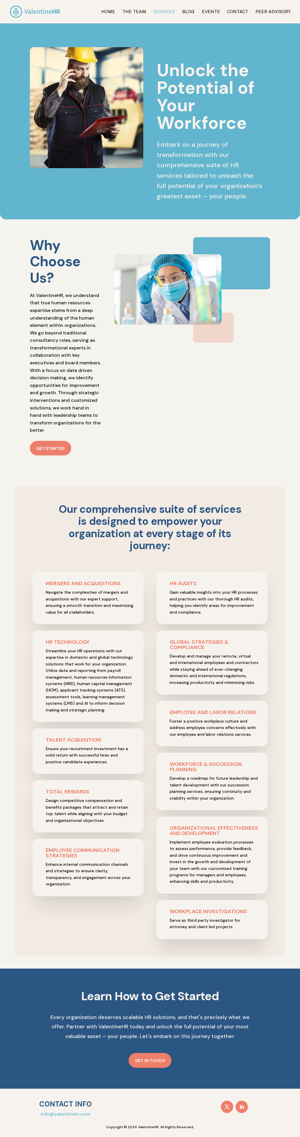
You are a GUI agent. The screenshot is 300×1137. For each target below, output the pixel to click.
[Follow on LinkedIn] (242, 1107)
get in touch (150, 1060)
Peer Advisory (273, 12)
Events (211, 12)
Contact (237, 12)
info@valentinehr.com (65, 1114)
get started (50, 448)
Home (108, 12)
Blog (188, 12)
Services (164, 12)
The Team (134, 12)
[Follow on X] (227, 1107)
